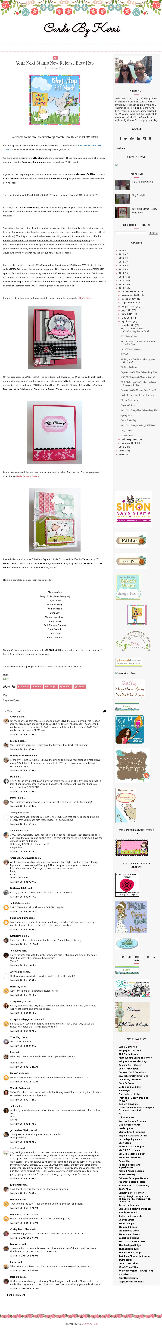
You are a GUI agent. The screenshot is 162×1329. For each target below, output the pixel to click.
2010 (122, 446)
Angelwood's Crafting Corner (135, 1057)
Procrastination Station (132, 1181)
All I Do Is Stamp (128, 1054)
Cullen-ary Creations (130, 1079)
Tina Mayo (16, 1037)
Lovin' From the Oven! (131, 349)
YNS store (58, 273)
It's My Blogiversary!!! (142, 181)
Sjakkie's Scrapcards (130, 1216)
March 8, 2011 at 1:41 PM (23, 965)
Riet (12, 1052)
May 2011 (127, 317)
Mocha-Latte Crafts (21, 1214)
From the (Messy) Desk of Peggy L (133, 1099)
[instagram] (144, 138)
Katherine (16, 935)
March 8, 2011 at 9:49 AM (23, 929)
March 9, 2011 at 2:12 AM (23, 1045)
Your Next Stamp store (34, 162)
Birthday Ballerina (129, 367)
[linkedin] (138, 138)
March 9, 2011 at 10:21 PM (24, 1207)
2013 (122, 280)
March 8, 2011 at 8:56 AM (23, 791)
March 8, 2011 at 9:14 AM (23, 806)
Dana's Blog (53, 649)
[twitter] (125, 138)
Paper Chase (126, 1161)
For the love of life (129, 1094)
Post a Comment (16, 1294)
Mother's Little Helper (131, 1146)
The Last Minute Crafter (132, 1241)
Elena (13, 1262)
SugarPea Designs (129, 1237)
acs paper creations (130, 1050)
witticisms (125, 1274)
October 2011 (129, 298)
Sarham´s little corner (131, 1192)
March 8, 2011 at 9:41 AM (23, 896)
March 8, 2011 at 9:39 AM (23, 881)
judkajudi (15, 1184)
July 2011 (127, 310)
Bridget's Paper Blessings (133, 1061)
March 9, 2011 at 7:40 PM (23, 1193)
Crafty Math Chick (20, 1229)
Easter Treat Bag (128, 420)
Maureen (15, 1244)
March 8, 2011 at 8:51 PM (23, 1012)
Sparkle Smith (126, 1219)
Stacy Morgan (18, 1001)
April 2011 (127, 321)
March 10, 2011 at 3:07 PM (24, 1237)
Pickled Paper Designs (131, 1170)
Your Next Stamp (43, 137)
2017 (122, 265)
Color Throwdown (129, 1068)
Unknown (15, 1199)
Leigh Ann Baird (19, 917)
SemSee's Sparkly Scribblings (135, 1208)
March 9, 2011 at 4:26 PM (23, 1178)
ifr (120, 1113)
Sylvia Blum (16, 830)
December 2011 (131, 291)
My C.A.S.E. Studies (129, 1150)
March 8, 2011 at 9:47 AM (23, 911)
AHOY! (124, 354)
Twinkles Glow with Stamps (134, 1256)
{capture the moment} (132, 1281)
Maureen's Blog (86, 174)
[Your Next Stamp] (116, 164)
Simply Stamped (128, 1212)
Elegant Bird (126, 430)
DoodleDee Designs (130, 1086)
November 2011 (131, 295)
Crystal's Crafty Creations (133, 1075)
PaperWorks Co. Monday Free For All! (138, 390)
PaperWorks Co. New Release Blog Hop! (139, 372)
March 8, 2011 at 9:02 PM (23, 1030)
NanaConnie (17, 1073)
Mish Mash (125, 1142)
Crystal (14, 716)
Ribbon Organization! (130, 400)
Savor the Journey (129, 1205)
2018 (122, 261)
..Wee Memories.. (128, 1046)
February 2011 (130, 439)
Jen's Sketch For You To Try (73, 381)
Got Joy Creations (129, 1103)
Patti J (13, 797)
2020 (122, 254)
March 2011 (128, 325)
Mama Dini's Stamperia (132, 1131)
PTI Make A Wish (129, 336)
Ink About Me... (127, 1117)
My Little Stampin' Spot (132, 1153)
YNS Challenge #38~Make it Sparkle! (138, 377)
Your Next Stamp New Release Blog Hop (139, 410)
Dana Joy (15, 986)
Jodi (12, 1105)
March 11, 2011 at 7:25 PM (24, 1270)
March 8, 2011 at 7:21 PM (23, 994)
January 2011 (129, 442)
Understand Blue (128, 1263)
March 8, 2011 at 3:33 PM (23, 980)
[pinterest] (150, 138)
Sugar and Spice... (129, 405)
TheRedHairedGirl (129, 1248)
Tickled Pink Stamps (130, 1252)
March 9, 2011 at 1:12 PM (23, 1099)
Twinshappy (125, 1259)
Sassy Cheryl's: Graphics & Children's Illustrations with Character (135, 1199)
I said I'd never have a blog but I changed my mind (136, 1109)
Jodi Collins (16, 902)
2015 (122, 273)
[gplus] (132, 138)
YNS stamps (39, 158)
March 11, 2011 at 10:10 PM (24, 1288)
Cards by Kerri (81, 29)
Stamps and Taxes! (129, 1234)
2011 (122, 288)
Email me (120, 148)
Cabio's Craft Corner (130, 1064)
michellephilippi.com (130, 1139)
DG (11, 776)
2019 (122, 257)
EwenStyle (124, 1090)
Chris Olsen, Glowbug (22, 857)
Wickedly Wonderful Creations (136, 1270)
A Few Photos (127, 435)
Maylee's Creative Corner (133, 1135)
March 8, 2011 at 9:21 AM (23, 824)
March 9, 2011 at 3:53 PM (23, 1141)
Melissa (14, 740)
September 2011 (131, 302)
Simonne (34, 145)
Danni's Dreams (128, 1083)
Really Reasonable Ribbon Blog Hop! (137, 395)
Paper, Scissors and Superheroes (129, 1166)
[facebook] (120, 138)
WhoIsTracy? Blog (129, 1267)
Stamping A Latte (129, 1230)
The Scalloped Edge (130, 1245)
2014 (122, 276)
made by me (126, 1128)
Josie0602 (15, 950)
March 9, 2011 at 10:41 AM (24, 1066)
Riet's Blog (125, 1189)
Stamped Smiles (128, 1226)
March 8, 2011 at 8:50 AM (23, 749)
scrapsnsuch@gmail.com (24, 1019)
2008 (122, 454)
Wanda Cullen (18, 1088)
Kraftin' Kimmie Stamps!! (133, 1121)
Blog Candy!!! (138, 195)
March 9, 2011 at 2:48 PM (23, 1123)
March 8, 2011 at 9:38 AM (23, 851)
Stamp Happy (126, 1223)
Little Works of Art (129, 1124)
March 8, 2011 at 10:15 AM (24, 944)
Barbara (14, 1276)
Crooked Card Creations (132, 1072)
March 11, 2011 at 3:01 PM (24, 1255)
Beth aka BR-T (18, 888)
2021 (122, 250)
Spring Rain (126, 415)
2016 (122, 269)
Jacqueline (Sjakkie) (21, 1130)
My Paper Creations (130, 1157)
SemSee (14, 1148)
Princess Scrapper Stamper (134, 1178)
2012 (122, 284)
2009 (122, 450)
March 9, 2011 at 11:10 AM (24, 1081)
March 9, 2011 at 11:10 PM (24, 1222)
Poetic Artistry (127, 1174)
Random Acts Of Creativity (134, 1185)
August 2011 (129, 306)
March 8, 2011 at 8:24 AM (23, 734)
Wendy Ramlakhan (20, 755)
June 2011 (127, 313)
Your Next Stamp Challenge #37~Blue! (138, 425)
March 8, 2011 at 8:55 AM (23, 770)
